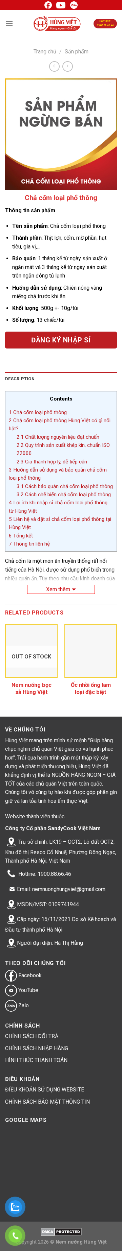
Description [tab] (20, 378)
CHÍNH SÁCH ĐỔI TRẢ (31, 1036)
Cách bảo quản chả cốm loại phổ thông (65, 486)
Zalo (23, 1005)
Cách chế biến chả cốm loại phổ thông (64, 494)
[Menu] (9, 23)
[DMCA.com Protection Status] (61, 1231)
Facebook (29, 975)
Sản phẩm (76, 51)
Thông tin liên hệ (29, 544)
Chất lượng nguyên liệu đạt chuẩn (58, 437)
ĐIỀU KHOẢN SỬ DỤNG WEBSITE (44, 1089)
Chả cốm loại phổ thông (38, 412)
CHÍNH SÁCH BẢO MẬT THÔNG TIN (47, 1102)
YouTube (27, 990)
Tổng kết (21, 536)
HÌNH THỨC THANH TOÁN (36, 1060)
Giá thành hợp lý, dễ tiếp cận (52, 462)
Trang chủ (45, 51)
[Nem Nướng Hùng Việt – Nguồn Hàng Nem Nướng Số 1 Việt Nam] (57, 23)
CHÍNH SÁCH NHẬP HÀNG (36, 1048)
